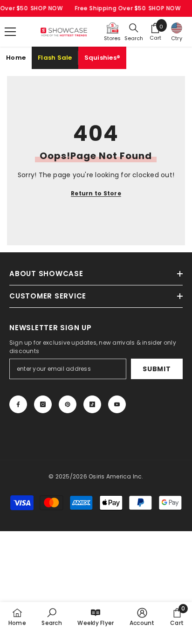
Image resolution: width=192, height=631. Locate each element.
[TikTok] (92, 404)
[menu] (10, 31)
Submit (157, 369)
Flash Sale (55, 57)
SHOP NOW (46, 8)
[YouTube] (117, 404)
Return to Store (96, 193)
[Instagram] (43, 404)
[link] (51, 616)
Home (16, 57)
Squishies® (102, 57)
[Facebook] (18, 404)
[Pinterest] (67, 404)
